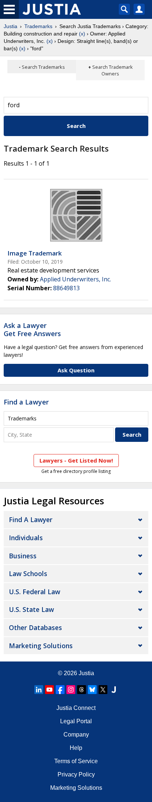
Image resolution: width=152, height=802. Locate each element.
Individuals (26, 537)
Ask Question (76, 370)
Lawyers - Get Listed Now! (76, 460)
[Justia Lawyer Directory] (113, 689)
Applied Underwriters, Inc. (75, 279)
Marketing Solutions (41, 645)
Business (23, 555)
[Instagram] (70, 689)
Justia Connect (76, 708)
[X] (103, 689)
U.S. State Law (31, 609)
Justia (10, 26)
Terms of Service (76, 761)
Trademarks (38, 26)
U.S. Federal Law (34, 591)
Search (76, 125)
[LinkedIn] (38, 689)
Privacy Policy (76, 774)
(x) (82, 34)
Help (76, 748)
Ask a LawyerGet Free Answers (32, 329)
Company (76, 734)
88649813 (66, 288)
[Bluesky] (92, 689)
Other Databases (35, 627)
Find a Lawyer (26, 401)
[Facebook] (60, 689)
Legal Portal (76, 721)
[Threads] (81, 689)
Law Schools (28, 573)
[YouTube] (49, 689)
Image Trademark (34, 253)
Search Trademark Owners (112, 70)
